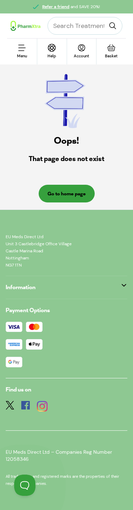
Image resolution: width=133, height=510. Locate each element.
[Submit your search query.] (113, 26)
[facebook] (25, 407)
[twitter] (10, 407)
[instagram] (42, 407)
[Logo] (25, 26)
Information (20, 287)
